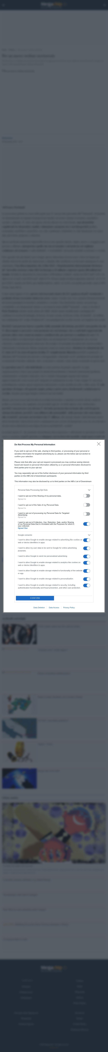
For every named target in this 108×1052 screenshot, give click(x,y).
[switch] (86, 496)
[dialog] (54, 526)
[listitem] (54, 490)
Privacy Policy (69, 607)
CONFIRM (35, 598)
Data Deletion (39, 607)
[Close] (99, 444)
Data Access (54, 607)
